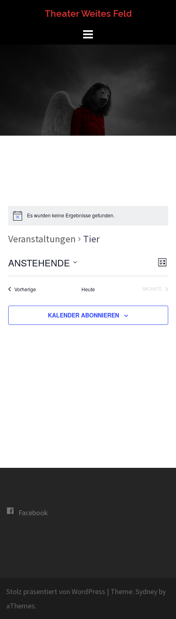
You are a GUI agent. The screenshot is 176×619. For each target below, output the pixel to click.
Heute (88, 289)
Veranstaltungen (42, 238)
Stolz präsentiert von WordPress (55, 591)
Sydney (146, 591)
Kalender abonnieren (83, 315)
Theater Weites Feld (88, 13)
